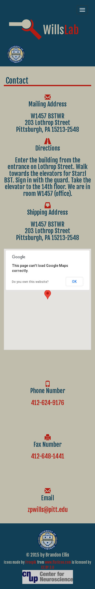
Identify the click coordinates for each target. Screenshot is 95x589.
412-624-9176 (47, 403)
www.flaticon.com (58, 562)
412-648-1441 (47, 456)
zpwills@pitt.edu (48, 509)
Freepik (30, 562)
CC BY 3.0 (47, 567)
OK (74, 282)
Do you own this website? (30, 282)
